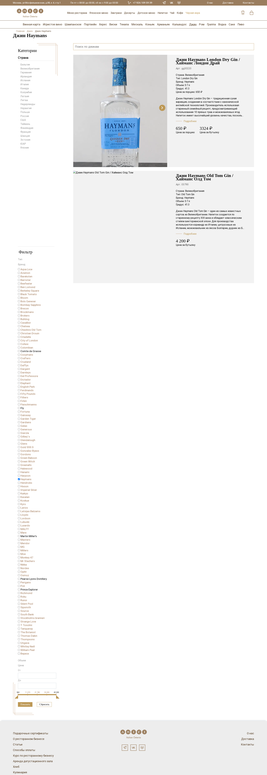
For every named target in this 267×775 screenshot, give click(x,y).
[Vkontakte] (171, 2)
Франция (25, 131)
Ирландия (26, 76)
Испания (25, 80)
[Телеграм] (125, 748)
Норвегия (26, 108)
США (23, 119)
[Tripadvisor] (179, 2)
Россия (24, 116)
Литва (24, 100)
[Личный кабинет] (242, 13)
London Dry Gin (189, 78)
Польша (25, 112)
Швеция (25, 135)
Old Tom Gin (187, 194)
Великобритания (30, 68)
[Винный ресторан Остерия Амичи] (30, 13)
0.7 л (187, 85)
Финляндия (26, 128)
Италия (24, 84)
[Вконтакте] (133, 748)
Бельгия (25, 64)
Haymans (189, 81)
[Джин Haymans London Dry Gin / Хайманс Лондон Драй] (120, 111)
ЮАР (23, 143)
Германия (26, 72)
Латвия (24, 96)
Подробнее (190, 121)
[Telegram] (164, 2)
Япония (24, 147)
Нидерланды (27, 104)
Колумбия (26, 92)
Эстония (25, 139)
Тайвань (25, 124)
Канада (24, 88)
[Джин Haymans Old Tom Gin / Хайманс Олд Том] (120, 227)
